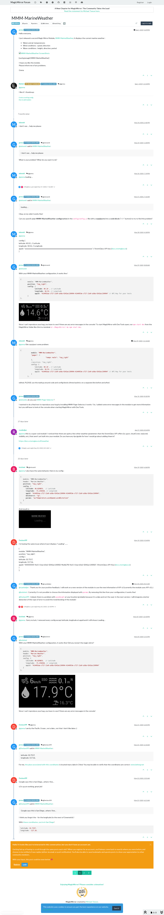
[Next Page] (88, 873)
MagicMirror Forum (20, 2)
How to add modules (25, 100)
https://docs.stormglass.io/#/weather (34, 441)
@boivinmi (46, 637)
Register (17, 865)
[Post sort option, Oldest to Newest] (136, 23)
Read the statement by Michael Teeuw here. (82, 11)
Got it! (116, 908)
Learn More (48, 909)
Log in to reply (146, 23)
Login (25, 865)
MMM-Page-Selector (45, 400)
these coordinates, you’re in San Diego (38, 822)
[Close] (150, 844)
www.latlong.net (137, 764)
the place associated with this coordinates (42, 764)
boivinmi (22, 467)
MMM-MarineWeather (64, 38)
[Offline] (15, 85)
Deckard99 (23, 540)
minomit (22, 123)
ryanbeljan (23, 430)
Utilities (16, 23)
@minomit (46, 143)
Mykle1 (21, 84)
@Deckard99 (47, 745)
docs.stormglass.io (119, 249)
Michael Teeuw (92, 902)
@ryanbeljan (47, 584)
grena (21, 30)
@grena (62, 84)
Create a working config (26, 97)
